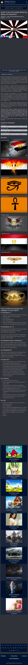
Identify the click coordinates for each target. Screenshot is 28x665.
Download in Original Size (7, 74)
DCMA (25, 36)
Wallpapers (3, 16)
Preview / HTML (4, 128)
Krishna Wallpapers (14, 658)
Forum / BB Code (5, 132)
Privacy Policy (14, 656)
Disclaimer (3, 656)
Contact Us (24, 656)
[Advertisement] (14, 54)
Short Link (3, 125)
